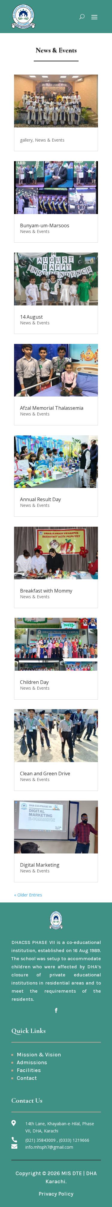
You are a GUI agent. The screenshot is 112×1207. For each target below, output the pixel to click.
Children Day (34, 682)
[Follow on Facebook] (56, 1010)
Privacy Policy (56, 1193)
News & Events (50, 140)
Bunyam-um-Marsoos (44, 225)
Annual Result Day (40, 499)
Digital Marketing (39, 865)
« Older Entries (28, 895)
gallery (26, 140)
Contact (27, 1078)
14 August (31, 317)
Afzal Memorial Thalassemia (51, 408)
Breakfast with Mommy (46, 590)
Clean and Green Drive (45, 773)
